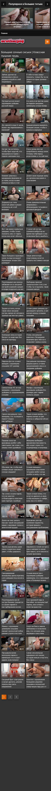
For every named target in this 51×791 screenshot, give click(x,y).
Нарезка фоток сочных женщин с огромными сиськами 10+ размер (11, 363)
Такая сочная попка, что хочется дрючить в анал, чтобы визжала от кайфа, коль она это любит (36, 497)
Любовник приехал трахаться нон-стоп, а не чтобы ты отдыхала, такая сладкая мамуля (37, 285)
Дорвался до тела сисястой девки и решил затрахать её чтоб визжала (11, 206)
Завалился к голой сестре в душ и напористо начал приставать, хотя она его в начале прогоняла (37, 550)
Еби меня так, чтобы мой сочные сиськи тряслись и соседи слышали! (12, 469)
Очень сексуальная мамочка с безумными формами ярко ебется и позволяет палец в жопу (36, 338)
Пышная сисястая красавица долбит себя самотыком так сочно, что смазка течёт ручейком (12, 444)
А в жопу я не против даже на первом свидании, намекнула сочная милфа (37, 103)
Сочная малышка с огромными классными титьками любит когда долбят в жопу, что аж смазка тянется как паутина (37, 471)
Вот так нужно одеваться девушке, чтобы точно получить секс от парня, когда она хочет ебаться (12, 232)
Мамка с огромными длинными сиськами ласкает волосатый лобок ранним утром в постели (12, 629)
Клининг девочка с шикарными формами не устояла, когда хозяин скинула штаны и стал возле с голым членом (11, 179)
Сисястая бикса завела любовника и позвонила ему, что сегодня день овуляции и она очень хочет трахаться (36, 630)
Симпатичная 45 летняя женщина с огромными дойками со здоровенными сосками (13, 391)
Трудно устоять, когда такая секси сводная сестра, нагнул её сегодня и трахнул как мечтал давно (13, 312)
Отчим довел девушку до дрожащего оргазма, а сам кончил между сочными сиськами (37, 312)
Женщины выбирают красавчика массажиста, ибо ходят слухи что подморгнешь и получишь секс (36, 444)
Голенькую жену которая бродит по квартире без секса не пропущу (12, 337)
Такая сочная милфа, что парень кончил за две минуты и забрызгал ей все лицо (37, 417)
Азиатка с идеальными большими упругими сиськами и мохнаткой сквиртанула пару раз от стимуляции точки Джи (36, 683)
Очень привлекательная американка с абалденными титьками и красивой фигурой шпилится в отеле (36, 206)
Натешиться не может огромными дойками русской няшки (11, 103)
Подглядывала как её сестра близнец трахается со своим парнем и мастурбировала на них (12, 603)
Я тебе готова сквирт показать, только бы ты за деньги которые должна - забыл (37, 78)
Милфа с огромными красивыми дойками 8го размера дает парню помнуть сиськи (36, 391)
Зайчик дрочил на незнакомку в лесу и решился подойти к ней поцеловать (11, 78)
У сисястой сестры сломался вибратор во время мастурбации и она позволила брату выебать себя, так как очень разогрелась (37, 232)
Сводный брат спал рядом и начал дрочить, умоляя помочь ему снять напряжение (12, 683)
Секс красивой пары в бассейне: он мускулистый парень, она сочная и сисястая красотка (37, 603)
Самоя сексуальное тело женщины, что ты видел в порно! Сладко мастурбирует (12, 417)
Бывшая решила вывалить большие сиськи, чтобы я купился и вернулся (36, 127)
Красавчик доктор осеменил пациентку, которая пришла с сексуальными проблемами (37, 524)
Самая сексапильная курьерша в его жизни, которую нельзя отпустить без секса (37, 656)
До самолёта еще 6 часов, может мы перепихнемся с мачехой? (12, 127)
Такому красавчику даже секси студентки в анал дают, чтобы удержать (12, 549)
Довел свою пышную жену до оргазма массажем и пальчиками (37, 178)
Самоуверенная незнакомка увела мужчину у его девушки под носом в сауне (13, 576)
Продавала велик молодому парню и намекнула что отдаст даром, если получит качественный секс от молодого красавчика (11, 656)
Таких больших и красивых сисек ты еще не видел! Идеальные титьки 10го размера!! (12, 259)
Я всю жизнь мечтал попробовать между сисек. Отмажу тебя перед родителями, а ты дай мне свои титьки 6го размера (37, 152)
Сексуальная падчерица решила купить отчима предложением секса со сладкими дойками (36, 364)
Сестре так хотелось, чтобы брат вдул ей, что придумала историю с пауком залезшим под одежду (12, 152)
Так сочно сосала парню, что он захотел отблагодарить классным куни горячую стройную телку (12, 497)
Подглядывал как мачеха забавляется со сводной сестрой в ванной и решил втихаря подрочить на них (12, 285)
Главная (4, 33)
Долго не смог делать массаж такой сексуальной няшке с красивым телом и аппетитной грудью (12, 524)
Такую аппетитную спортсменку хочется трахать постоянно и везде (37, 258)
